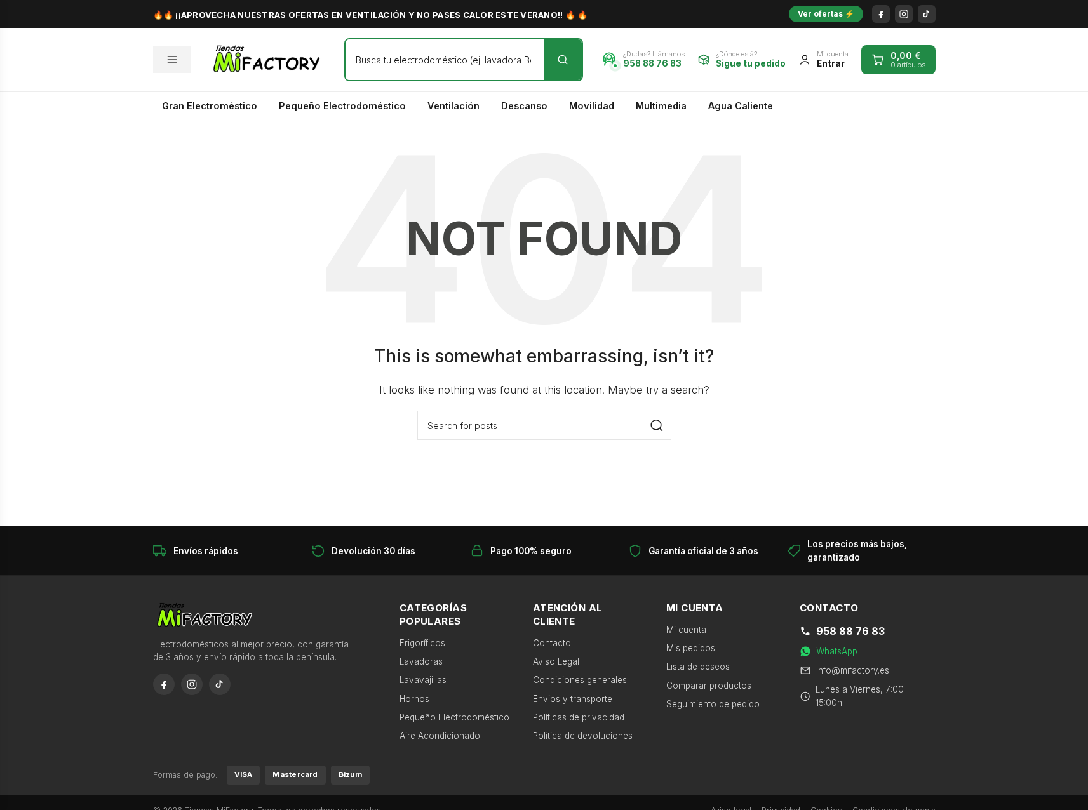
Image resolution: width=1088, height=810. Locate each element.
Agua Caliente (740, 105)
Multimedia (661, 105)
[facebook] (881, 14)
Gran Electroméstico (209, 105)
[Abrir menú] (172, 59)
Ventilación (453, 105)
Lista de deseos (698, 666)
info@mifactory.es (852, 670)
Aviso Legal (556, 661)
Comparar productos (708, 686)
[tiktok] (927, 14)
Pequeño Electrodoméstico (342, 105)
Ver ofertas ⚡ (826, 13)
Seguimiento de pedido (713, 704)
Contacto (552, 643)
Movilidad (591, 105)
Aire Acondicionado (440, 736)
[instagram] (904, 14)
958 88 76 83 (850, 631)
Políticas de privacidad (578, 717)
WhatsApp (836, 651)
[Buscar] (563, 59)
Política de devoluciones (583, 736)
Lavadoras (421, 661)
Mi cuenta (686, 630)
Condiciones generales (580, 680)
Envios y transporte (572, 699)
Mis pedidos (690, 648)
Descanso (524, 105)
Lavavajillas (423, 680)
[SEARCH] (656, 425)
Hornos (414, 699)
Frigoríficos (422, 643)
